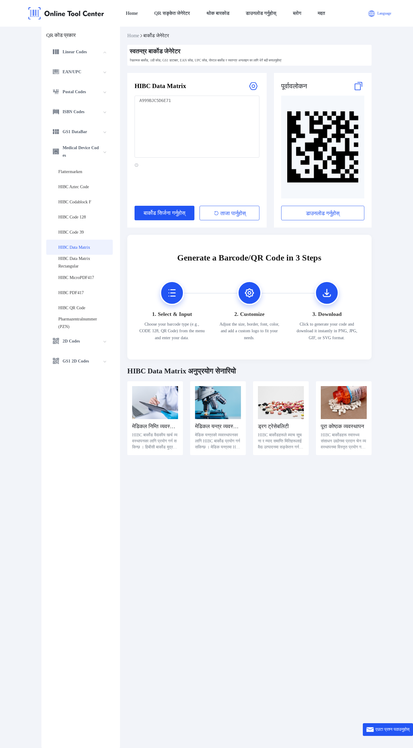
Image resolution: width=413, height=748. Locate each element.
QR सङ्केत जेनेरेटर (172, 13)
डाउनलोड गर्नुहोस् (261, 13)
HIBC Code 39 (71, 232)
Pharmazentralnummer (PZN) (78, 323)
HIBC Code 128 (72, 217)
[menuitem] (79, 52)
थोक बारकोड (218, 13)
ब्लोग (297, 13)
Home (132, 13)
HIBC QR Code (71, 308)
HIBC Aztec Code (73, 187)
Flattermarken (70, 171)
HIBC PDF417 (71, 292)
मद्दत (321, 13)
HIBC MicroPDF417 (76, 277)
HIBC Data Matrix (74, 247)
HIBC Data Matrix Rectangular (74, 262)
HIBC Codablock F (74, 202)
